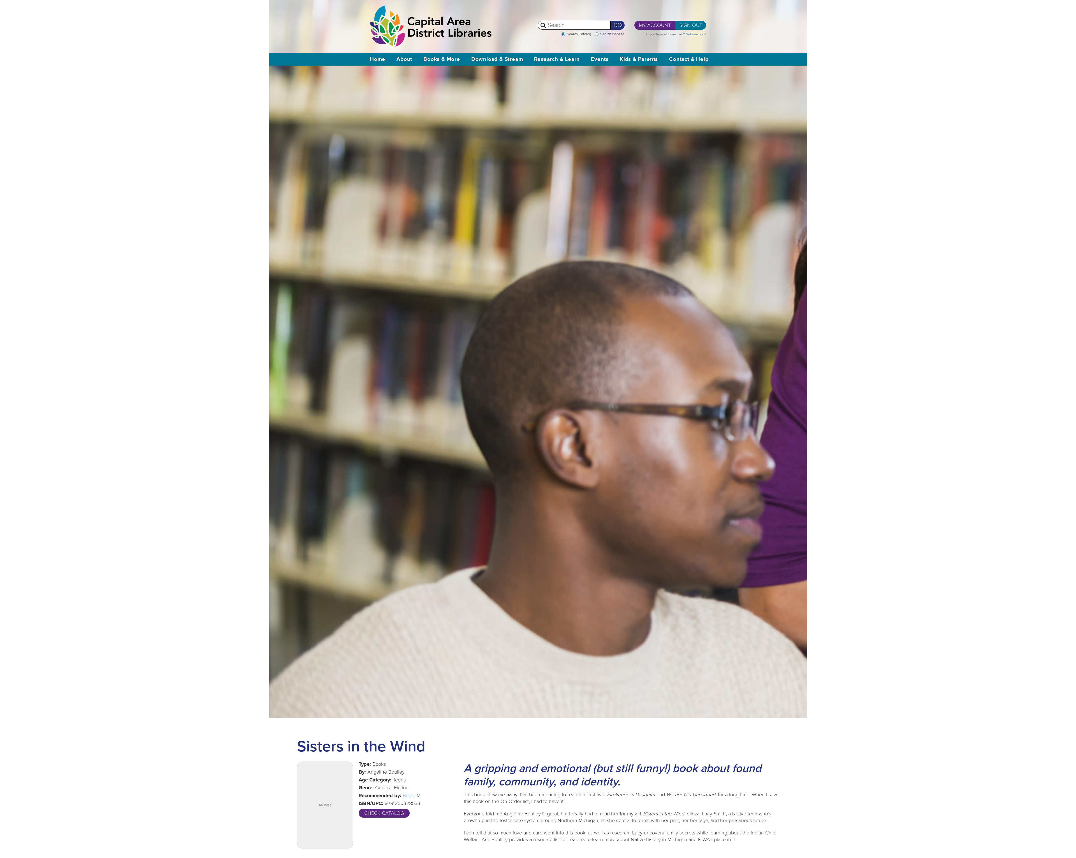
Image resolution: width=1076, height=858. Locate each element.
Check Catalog (384, 813)
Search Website (612, 34)
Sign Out (691, 25)
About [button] (404, 59)
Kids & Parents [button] (639, 59)
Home (377, 59)
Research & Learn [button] (557, 59)
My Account (655, 25)
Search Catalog (579, 34)
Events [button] (600, 59)
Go (618, 25)
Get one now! (696, 34)
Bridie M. (412, 795)
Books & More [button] (441, 59)
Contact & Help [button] (688, 59)
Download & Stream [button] (497, 59)
